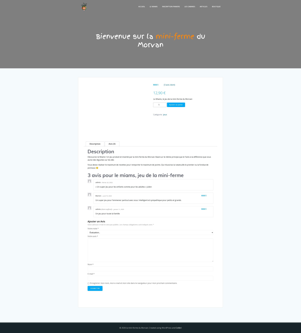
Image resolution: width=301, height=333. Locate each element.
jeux (165, 114)
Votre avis (93, 236)
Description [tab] (95, 144)
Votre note (93, 228)
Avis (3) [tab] (112, 144)
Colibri (179, 328)
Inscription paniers (171, 6)
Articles (203, 6)
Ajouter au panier (176, 105)
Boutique (216, 6)
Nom (90, 264)
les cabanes (189, 6)
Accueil (141, 6)
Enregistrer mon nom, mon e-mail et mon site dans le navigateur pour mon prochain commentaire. (133, 283)
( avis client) (169, 85)
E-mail (91, 274)
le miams (153, 6)
